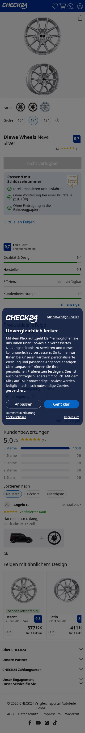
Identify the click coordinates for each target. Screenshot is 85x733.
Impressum (71, 417)
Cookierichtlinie (16, 417)
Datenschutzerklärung (20, 413)
